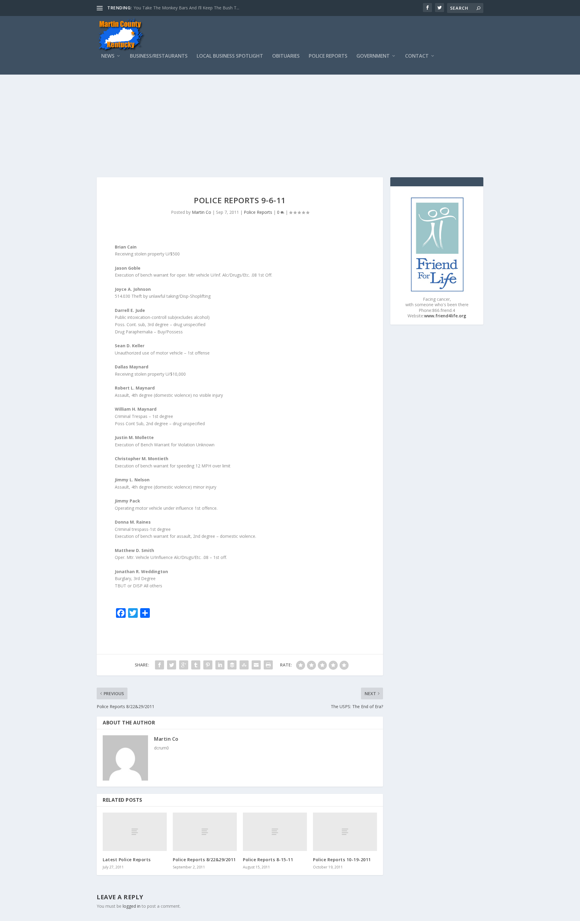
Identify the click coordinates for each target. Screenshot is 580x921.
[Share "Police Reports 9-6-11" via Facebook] (159, 665)
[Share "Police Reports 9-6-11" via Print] (268, 665)
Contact (417, 56)
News (107, 56)
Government (373, 56)
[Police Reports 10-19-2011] (345, 832)
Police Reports (328, 56)
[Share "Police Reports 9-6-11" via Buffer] (232, 665)
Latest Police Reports (127, 859)
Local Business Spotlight (230, 56)
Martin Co (201, 212)
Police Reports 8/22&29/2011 (204, 859)
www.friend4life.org (445, 316)
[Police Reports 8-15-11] (275, 832)
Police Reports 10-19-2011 (342, 859)
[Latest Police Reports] (135, 832)
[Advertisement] (290, 120)
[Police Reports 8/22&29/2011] (205, 832)
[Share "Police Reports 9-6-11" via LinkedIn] (220, 665)
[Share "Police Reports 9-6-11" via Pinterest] (208, 665)
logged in (131, 906)
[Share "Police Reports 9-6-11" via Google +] (184, 665)
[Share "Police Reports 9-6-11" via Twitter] (172, 665)
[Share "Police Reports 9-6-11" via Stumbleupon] (244, 665)
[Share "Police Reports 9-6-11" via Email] (256, 665)
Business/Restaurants (159, 56)
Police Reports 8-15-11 (268, 859)
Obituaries (286, 56)
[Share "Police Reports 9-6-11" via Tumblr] (196, 665)
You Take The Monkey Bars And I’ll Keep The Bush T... (186, 8)
